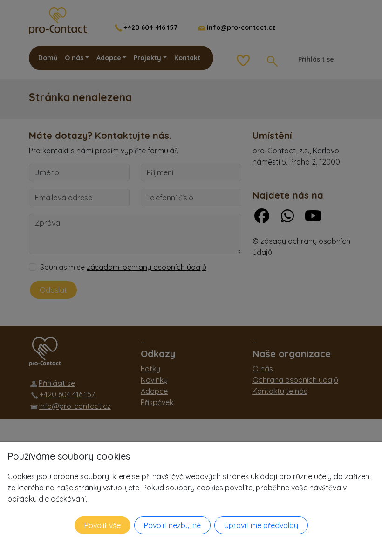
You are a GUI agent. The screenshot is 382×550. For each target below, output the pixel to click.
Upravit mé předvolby (261, 525)
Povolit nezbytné (172, 525)
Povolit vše (102, 525)
